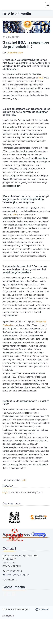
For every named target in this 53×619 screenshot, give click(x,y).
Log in (5, 492)
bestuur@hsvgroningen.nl (17, 574)
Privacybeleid (8, 616)
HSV (41, 78)
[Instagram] (13, 594)
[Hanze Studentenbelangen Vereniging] (12, 5)
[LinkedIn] (9, 594)
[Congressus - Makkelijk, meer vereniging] (42, 609)
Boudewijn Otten (15, 53)
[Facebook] (4, 594)
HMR (14, 214)
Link (23, 480)
